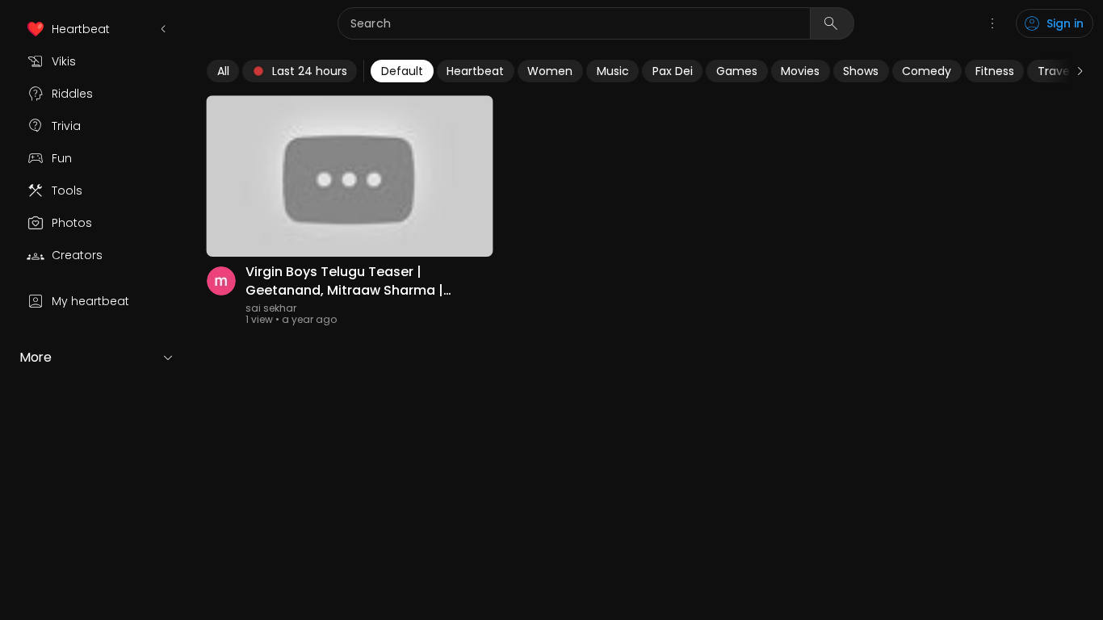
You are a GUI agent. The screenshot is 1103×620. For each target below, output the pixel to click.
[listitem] (97, 29)
